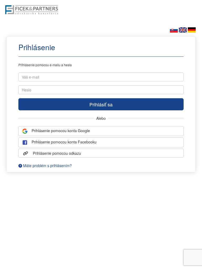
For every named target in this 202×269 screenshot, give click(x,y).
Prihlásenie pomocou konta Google (60, 130)
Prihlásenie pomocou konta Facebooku (64, 141)
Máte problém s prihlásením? (47, 165)
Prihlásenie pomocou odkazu (56, 153)
